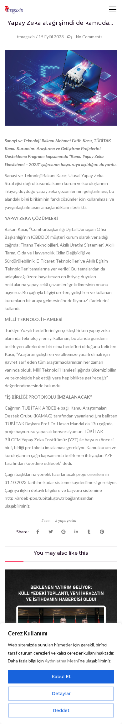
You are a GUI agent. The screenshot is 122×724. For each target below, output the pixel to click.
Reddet (61, 710)
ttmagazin (26, 36)
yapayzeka (67, 520)
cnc (47, 520)
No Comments (89, 36)
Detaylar (61, 693)
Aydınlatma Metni (62, 660)
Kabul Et (61, 676)
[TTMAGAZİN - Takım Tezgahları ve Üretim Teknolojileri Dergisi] (14, 9)
